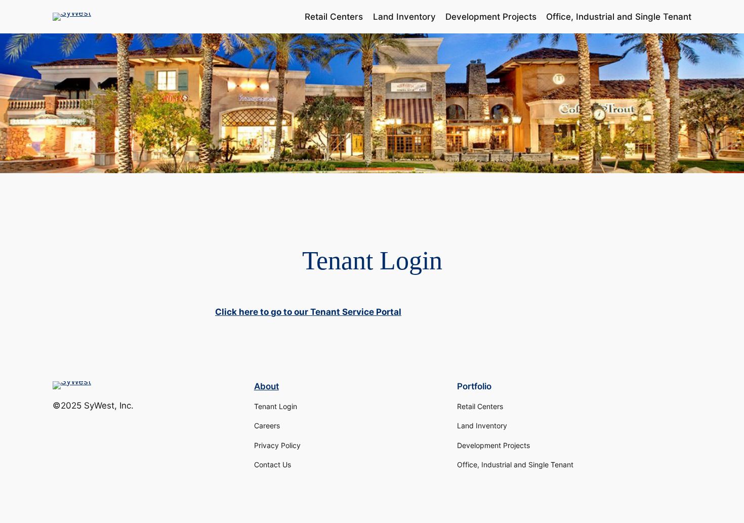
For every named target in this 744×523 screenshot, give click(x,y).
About (266, 386)
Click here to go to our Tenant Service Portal (308, 312)
